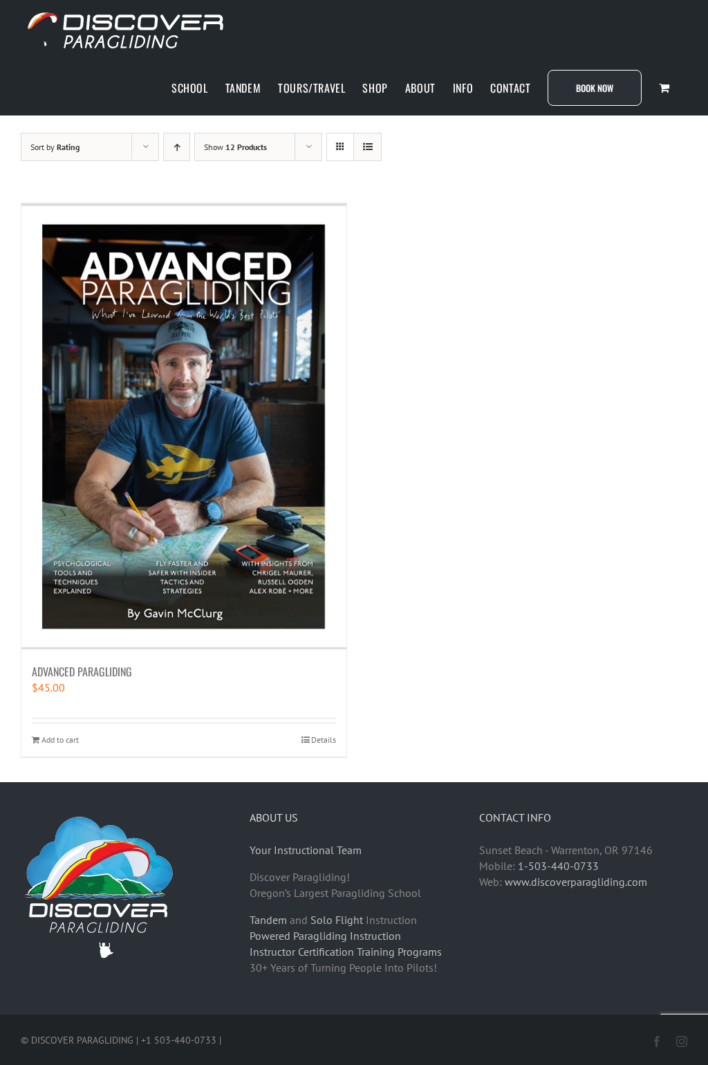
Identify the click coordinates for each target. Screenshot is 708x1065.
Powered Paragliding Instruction (325, 936)
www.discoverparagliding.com (576, 882)
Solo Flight (336, 920)
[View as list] (367, 146)
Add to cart (60, 739)
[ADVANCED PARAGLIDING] (183, 426)
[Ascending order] (176, 147)
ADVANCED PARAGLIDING (82, 671)
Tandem (268, 920)
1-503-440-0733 (558, 866)
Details (323, 739)
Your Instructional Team (306, 850)
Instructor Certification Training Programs (346, 951)
